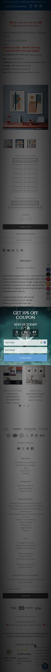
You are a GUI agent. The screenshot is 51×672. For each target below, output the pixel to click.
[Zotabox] (49, 363)
